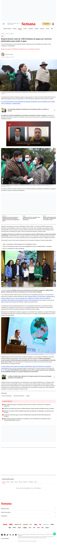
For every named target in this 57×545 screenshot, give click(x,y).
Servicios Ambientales (6, 395)
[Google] (2, 535)
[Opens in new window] (5, 535)
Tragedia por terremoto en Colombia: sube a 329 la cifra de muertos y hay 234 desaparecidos (31, 218)
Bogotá (12, 33)
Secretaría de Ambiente (19, 395)
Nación (7, 33)
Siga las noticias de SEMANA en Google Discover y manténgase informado (21, 49)
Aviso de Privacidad (6, 538)
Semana (3, 33)
